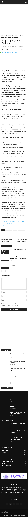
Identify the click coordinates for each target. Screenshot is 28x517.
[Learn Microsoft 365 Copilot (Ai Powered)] (5, 363)
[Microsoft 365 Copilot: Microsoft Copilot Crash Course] (5, 370)
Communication (15, 37)
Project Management (4, 260)
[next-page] (5, 271)
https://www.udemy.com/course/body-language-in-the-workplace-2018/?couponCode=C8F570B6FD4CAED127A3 (13, 223)
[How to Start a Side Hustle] (5, 266)
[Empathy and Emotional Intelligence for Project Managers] (5, 258)
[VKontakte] (21, 504)
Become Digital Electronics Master (18, 376)
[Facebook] (10, 504)
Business (9, 37)
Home (2, 35)
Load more (13, 383)
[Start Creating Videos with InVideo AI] (5, 356)
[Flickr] (14, 504)
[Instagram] (17, 504)
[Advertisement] (14, 19)
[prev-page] (2, 271)
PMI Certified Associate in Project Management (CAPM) (4, 252)
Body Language (8, 35)
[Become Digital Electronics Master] (5, 378)
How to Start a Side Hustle (16, 264)
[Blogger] (7, 504)
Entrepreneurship (5, 267)
